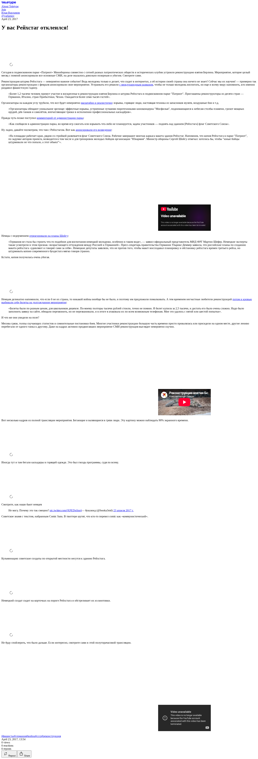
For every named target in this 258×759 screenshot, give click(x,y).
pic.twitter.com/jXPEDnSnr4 (66, 510)
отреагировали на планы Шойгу (48, 235)
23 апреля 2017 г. (123, 510)
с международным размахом (136, 84)
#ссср (38, 736)
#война (31, 736)
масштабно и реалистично (96, 102)
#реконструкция (51, 736)
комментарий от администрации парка (60, 117)
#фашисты (7, 736)
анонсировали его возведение (93, 129)
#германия (20, 736)
